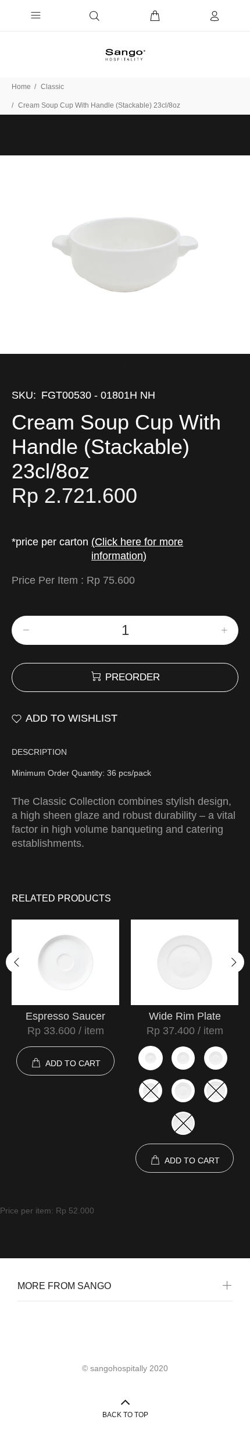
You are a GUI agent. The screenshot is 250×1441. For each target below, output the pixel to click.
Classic (52, 87)
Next (233, 962)
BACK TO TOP (125, 1415)
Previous (17, 962)
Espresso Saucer (65, 1016)
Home (21, 87)
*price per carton (97, 549)
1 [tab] (125, 365)
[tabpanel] (125, 254)
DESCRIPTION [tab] (39, 752)
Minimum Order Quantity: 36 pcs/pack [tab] (81, 773)
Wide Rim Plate (185, 1016)
